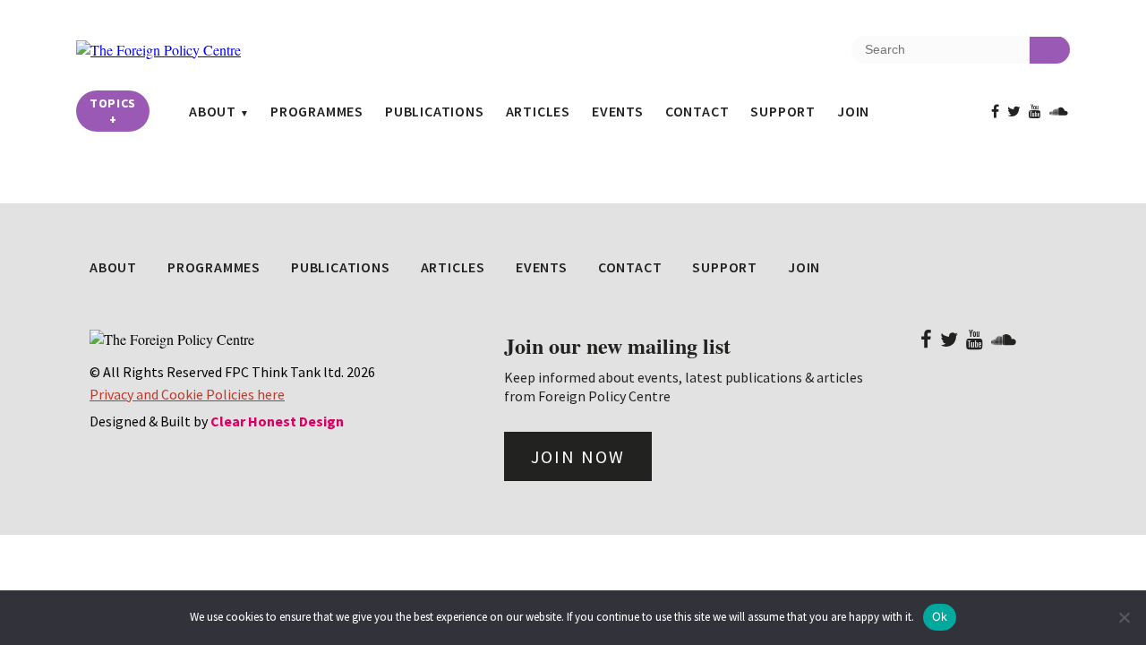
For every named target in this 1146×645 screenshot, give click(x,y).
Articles (538, 111)
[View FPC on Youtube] (1035, 111)
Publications (434, 111)
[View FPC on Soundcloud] (1058, 111)
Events (618, 111)
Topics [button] (113, 111)
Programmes (316, 111)
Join (853, 111)
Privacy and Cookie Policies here (187, 394)
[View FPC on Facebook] (995, 111)
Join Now (578, 456)
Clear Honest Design (277, 421)
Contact (697, 111)
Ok (940, 616)
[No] (1124, 617)
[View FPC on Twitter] (1014, 111)
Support (783, 111)
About (212, 111)
